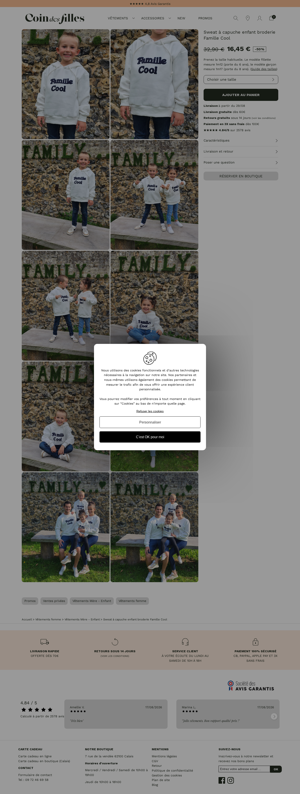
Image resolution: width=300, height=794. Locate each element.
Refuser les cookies (150, 411)
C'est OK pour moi (150, 437)
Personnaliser (150, 422)
